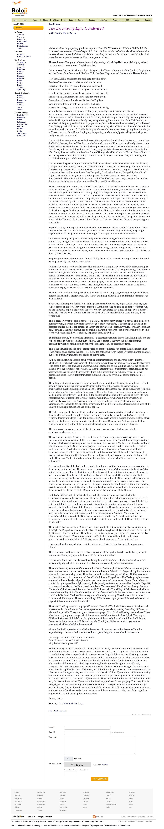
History (20, 81)
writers (56, 20)
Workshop (21, 136)
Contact (92, 20)
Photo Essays (22, 46)
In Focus (18, 32)
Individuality (21, 122)
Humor (19, 120)
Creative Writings (21, 113)
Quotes (20, 129)
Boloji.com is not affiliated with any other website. (132, 15)
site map (103, 20)
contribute (68, 20)
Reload (104, 765)
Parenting (20, 98)
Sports (19, 48)
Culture (20, 74)
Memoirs (20, 126)
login (137, 20)
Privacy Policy (131, 816)
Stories (20, 131)
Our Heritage (20, 60)
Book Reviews (22, 115)
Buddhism (21, 69)
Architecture (21, 62)
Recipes (20, 102)
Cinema (20, 71)
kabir (25, 20)
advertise (116, 20)
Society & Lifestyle (22, 93)
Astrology (20, 65)
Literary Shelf (22, 124)
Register (148, 20)
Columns (18, 52)
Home (123, 816)
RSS (127, 20)
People (19, 83)
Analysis (20, 35)
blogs (45, 20)
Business (20, 54)
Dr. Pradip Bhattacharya (63, 33)
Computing (21, 117)
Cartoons (20, 37)
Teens (19, 107)
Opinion (20, 44)
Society (20, 105)
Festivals (20, 76)
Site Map (150, 816)
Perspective (21, 100)
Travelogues (21, 133)
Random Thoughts (24, 56)
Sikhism (20, 87)
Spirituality (21, 90)
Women (20, 109)
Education (21, 39)
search (81, 20)
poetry (35, 20)
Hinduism (20, 78)
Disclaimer (141, 816)
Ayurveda (20, 67)
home (15, 20)
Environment (22, 41)
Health (19, 96)
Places (19, 85)
